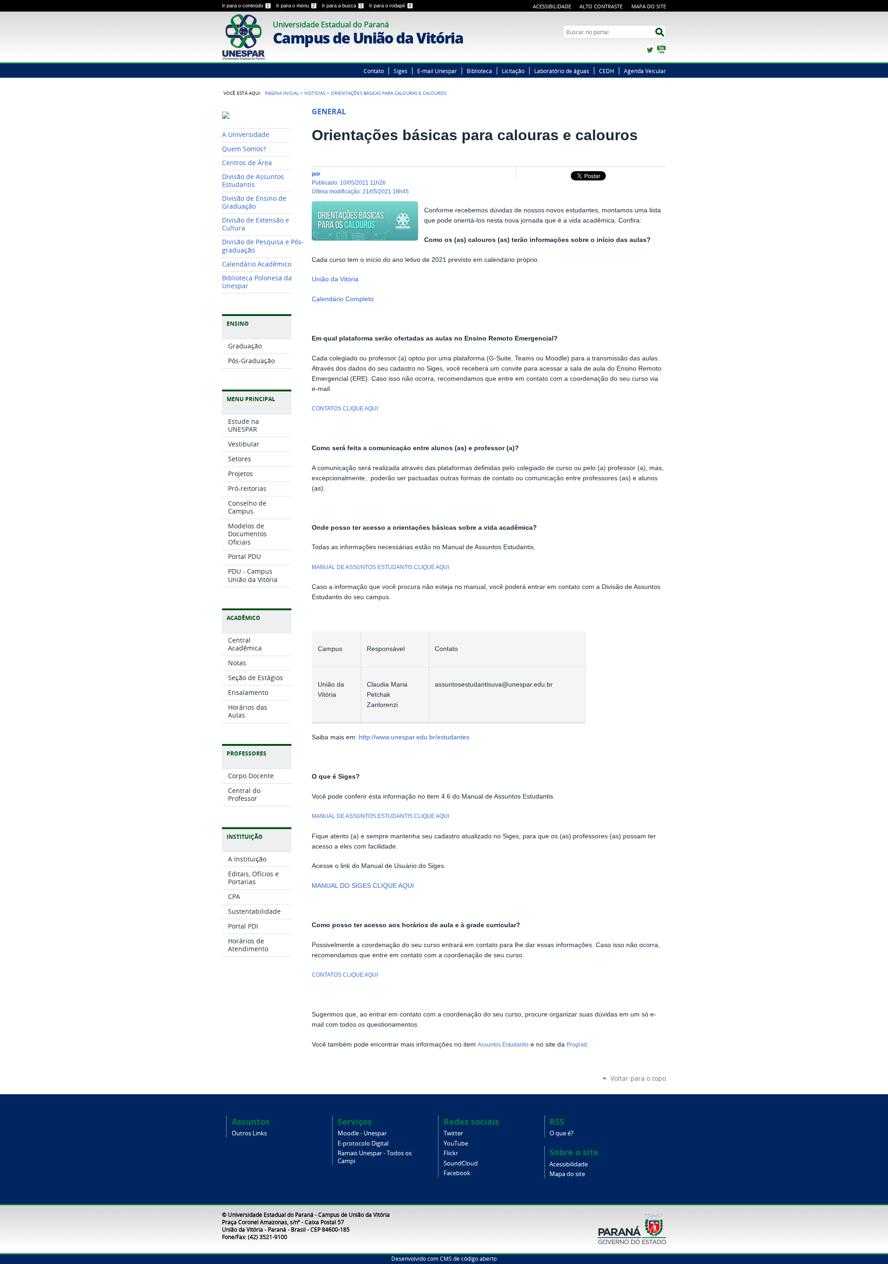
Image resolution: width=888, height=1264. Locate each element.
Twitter (649, 50)
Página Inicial (282, 93)
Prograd (577, 1044)
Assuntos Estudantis (503, 1044)
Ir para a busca (342, 5)
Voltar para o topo (638, 1078)
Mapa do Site (648, 6)
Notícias (314, 93)
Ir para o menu (295, 5)
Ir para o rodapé (390, 5)
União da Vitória (335, 279)
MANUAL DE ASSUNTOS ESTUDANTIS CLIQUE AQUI (380, 567)
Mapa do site (567, 1174)
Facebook (457, 1173)
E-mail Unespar (437, 70)
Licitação (513, 70)
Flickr (451, 1153)
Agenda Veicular (645, 70)
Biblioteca (479, 70)
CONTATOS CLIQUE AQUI (345, 408)
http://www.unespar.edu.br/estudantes (413, 737)
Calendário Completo (343, 299)
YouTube (661, 50)
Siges (400, 70)
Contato (374, 70)
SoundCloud (461, 1163)
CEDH (606, 70)
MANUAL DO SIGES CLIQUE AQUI (363, 885)
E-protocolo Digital (363, 1143)
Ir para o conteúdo (245, 5)
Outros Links (249, 1133)
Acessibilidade (552, 6)
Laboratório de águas (561, 70)
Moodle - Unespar (362, 1133)
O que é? (561, 1133)
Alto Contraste (601, 6)
